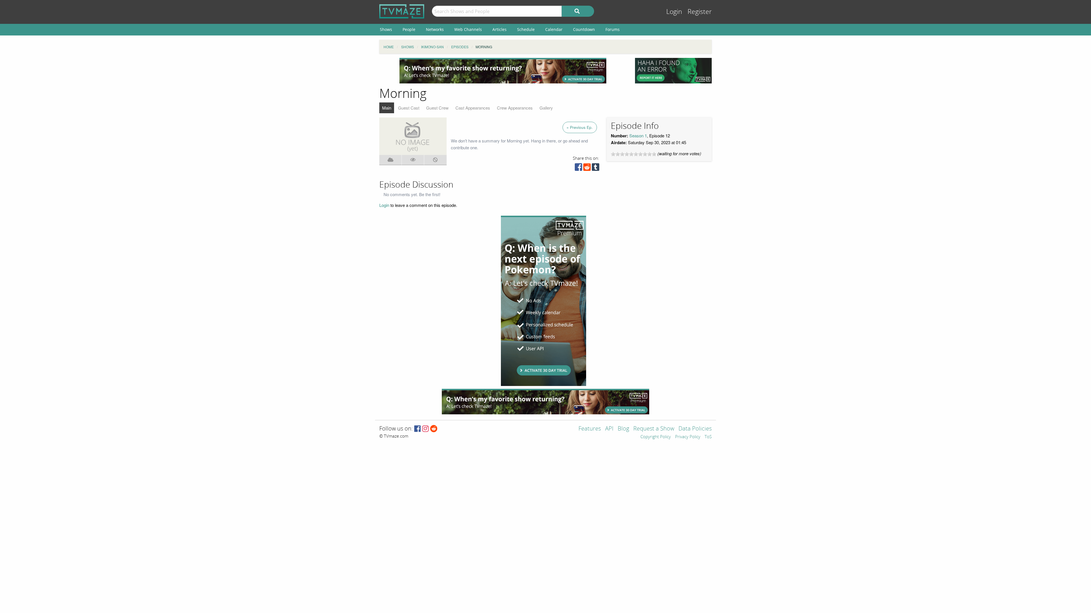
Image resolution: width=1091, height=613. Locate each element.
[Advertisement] (502, 70)
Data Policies (695, 429)
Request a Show (653, 429)
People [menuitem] (409, 29)
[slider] (633, 154)
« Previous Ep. (580, 127)
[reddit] (587, 168)
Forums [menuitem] (612, 29)
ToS (708, 437)
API (609, 429)
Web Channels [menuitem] (468, 29)
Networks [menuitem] (435, 29)
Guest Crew (437, 108)
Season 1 (638, 135)
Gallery (546, 108)
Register (700, 12)
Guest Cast (408, 108)
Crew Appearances (515, 108)
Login (674, 12)
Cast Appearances (472, 108)
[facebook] (578, 168)
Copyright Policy (655, 437)
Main (386, 108)
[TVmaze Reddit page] (434, 429)
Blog (623, 429)
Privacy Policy (687, 437)
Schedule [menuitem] (526, 29)
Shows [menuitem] (386, 29)
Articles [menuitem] (499, 29)
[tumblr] (595, 168)
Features (589, 429)
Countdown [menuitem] (584, 29)
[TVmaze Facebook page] (417, 429)
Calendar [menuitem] (554, 29)
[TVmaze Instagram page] (425, 429)
